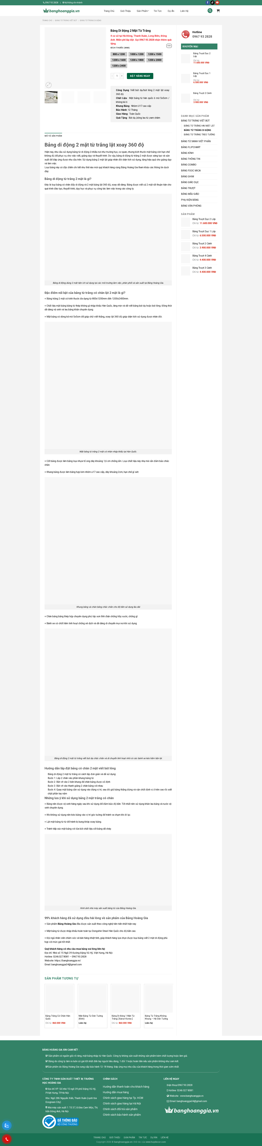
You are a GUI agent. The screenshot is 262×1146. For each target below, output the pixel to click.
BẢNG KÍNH (187, 153)
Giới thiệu (114, 1137)
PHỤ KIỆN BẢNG (190, 199)
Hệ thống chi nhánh (73, 2)
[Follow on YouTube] (217, 2)
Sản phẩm (129, 1137)
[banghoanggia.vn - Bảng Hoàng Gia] (61, 10)
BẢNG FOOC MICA (191, 170)
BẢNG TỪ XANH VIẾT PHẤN (196, 141)
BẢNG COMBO (188, 164)
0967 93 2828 (51, 2)
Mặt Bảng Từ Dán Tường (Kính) (91, 1017)
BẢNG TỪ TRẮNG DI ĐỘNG (90, 20)
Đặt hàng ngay (140, 75)
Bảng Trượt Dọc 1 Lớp (201, 75)
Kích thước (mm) (120, 48)
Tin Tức (143, 1137)
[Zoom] (49, 85)
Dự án (154, 1137)
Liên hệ (165, 1137)
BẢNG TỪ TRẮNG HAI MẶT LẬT (199, 126)
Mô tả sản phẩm (53, 136)
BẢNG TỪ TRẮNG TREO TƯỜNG (199, 134)
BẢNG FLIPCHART (190, 147)
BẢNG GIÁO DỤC (190, 182)
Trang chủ (47, 20)
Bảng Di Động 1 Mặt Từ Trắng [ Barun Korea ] (123, 1017)
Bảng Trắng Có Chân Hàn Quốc (57, 1017)
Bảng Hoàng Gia (67, 923)
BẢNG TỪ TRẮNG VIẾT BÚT (66, 20)
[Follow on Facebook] (207, 2)
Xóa (169, 46)
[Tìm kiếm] (210, 10)
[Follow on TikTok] (212, 2)
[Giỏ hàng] (218, 10)
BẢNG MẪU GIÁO (190, 193)
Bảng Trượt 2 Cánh (202, 93)
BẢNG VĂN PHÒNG (191, 205)
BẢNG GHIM (187, 176)
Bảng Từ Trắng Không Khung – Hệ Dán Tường (156, 1017)
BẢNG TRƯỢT (188, 188)
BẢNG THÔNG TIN (190, 158)
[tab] (53, 136)
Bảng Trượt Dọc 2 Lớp (201, 55)
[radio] (119, 54)
